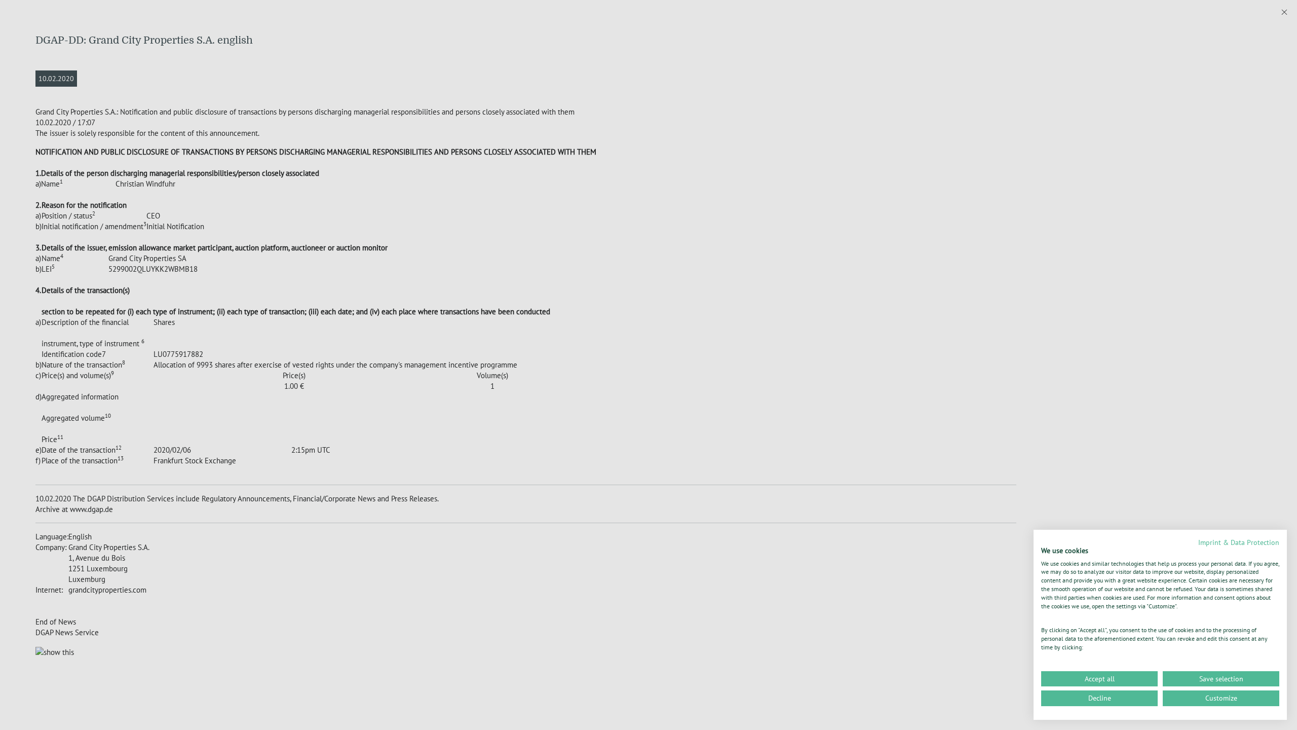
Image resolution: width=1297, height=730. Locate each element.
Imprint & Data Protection (1238, 542)
